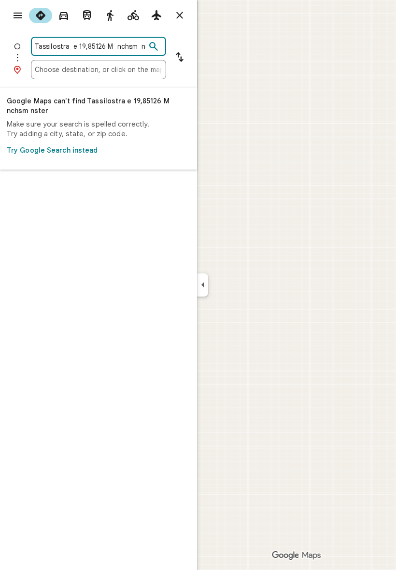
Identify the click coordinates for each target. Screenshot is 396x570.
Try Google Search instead (52, 150)
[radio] (40, 15)
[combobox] (90, 46)
